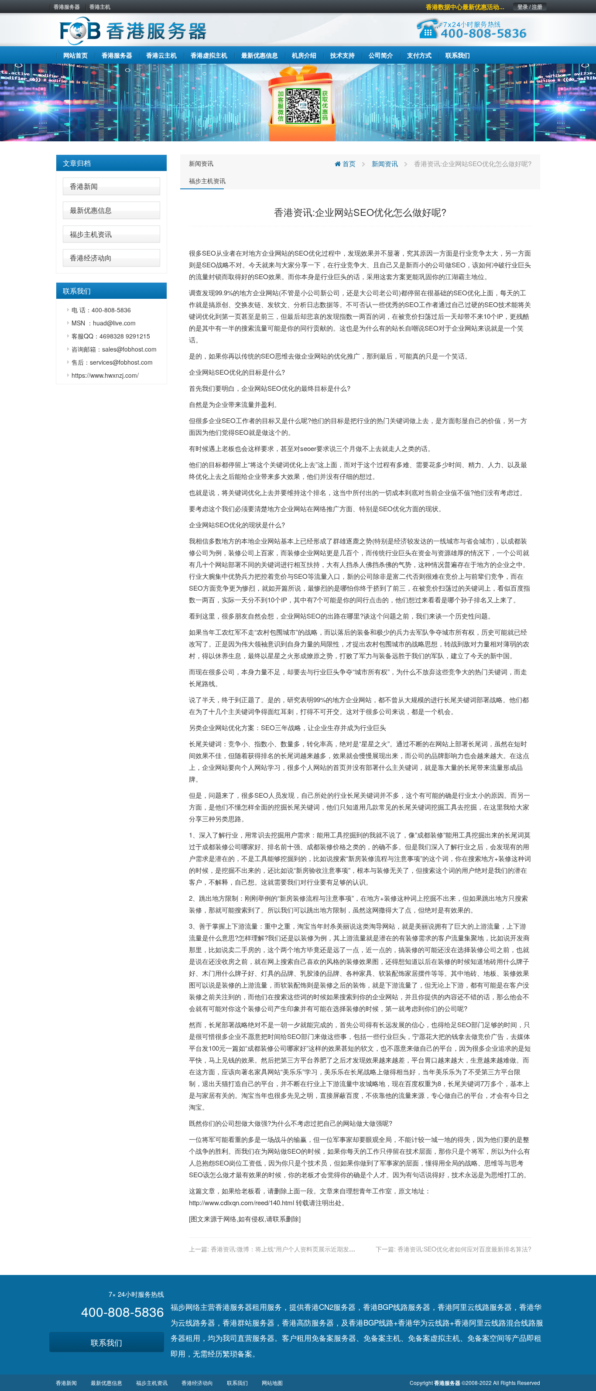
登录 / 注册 (529, 6)
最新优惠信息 (91, 210)
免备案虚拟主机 (434, 1337)
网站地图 (272, 1382)
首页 (348, 163)
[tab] (111, 163)
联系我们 (106, 1342)
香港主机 (99, 6)
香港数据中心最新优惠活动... (465, 6)
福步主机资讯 (91, 234)
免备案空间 (485, 1337)
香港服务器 (67, 6)
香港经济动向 (91, 258)
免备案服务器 (334, 1337)
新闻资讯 (201, 163)
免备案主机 (382, 1337)
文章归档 (77, 163)
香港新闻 (84, 186)
